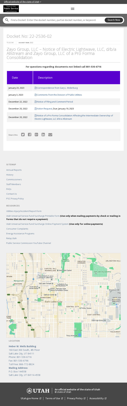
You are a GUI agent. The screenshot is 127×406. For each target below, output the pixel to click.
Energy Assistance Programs (20, 233)
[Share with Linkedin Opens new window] (43, 134)
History (9, 174)
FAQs (8, 189)
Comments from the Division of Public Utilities (59, 94)
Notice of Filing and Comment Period (55, 101)
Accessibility (97, 398)
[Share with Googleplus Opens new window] (36, 134)
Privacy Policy (76, 398)
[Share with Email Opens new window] (50, 134)
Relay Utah (11, 238)
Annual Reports (14, 169)
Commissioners (14, 179)
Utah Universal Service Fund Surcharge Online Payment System (54, 223)
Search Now (114, 20)
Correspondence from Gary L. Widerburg (57, 87)
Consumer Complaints (17, 228)
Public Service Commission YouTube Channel (28, 243)
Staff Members (13, 184)
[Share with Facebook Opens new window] (29, 134)
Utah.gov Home (31, 398)
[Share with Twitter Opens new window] (23, 134)
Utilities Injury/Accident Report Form (24, 211)
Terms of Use (54, 398)
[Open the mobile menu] (73, 9)
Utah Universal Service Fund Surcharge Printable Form (63, 217)
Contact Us (11, 193)
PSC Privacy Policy (15, 198)
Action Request (44, 108)
